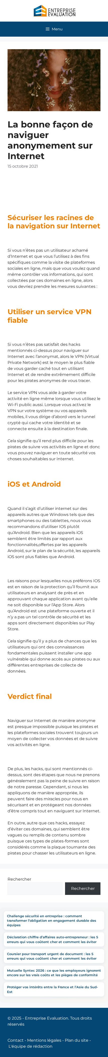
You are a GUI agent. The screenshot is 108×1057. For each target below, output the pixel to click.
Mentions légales (44, 1040)
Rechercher (19, 879)
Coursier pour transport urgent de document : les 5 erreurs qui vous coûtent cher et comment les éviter (51, 956)
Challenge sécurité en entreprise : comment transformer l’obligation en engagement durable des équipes (51, 920)
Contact (16, 1040)
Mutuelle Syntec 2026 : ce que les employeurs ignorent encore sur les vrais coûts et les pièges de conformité (54, 972)
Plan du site (76, 1040)
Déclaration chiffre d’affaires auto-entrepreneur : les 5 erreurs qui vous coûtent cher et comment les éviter (52, 939)
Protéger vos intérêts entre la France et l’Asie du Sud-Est (52, 989)
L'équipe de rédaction (30, 1046)
